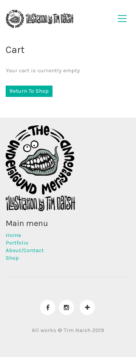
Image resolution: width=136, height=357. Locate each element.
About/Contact (25, 250)
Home (13, 235)
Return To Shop (29, 90)
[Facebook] (47, 307)
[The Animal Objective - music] (87, 307)
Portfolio (17, 242)
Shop (12, 257)
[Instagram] (66, 307)
